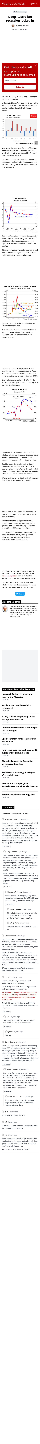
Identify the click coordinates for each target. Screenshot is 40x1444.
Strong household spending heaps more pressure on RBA (18, 718)
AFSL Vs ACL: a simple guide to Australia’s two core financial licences (20, 785)
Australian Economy (20, 12)
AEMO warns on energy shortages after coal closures (18, 773)
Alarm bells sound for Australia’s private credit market (17, 762)
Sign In (32, 4)
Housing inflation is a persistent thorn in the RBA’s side (17, 695)
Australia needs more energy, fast (18, 794)
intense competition (9, 576)
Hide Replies (6, 846)
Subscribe (20, 87)
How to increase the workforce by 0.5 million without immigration (19, 751)
